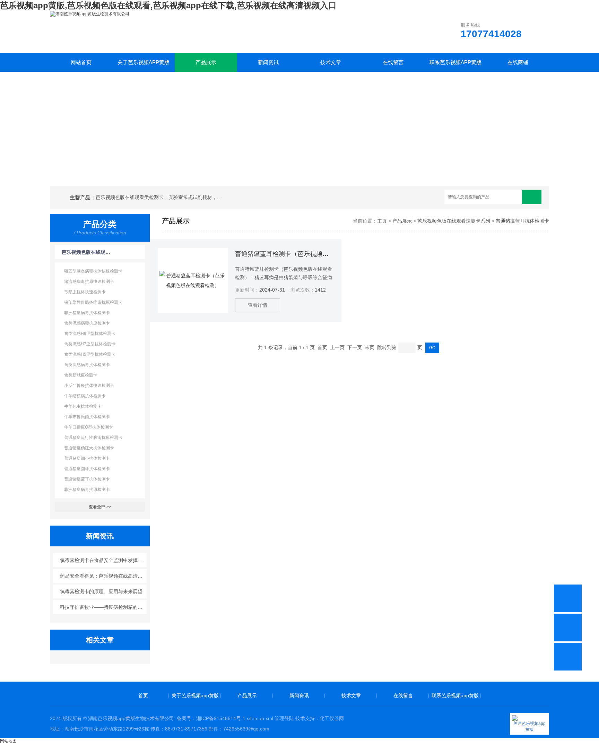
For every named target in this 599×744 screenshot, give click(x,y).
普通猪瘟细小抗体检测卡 (87, 458)
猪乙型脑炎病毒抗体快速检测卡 (93, 271)
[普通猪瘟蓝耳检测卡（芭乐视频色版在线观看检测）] (193, 280)
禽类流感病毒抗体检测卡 (87, 364)
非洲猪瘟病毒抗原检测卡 (87, 489)
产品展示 (206, 62)
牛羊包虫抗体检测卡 (83, 406)
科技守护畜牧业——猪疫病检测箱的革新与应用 (103, 607)
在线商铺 (517, 62)
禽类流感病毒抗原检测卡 (87, 323)
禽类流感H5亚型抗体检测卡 (89, 354)
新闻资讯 (268, 62)
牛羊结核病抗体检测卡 (85, 395)
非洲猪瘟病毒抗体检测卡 (87, 312)
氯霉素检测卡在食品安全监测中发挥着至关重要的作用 (103, 560)
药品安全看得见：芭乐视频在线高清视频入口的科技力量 (103, 576)
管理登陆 (284, 718)
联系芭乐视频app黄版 (455, 62)
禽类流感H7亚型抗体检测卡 (89, 343)
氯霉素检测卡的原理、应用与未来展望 (101, 591)
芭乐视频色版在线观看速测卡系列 (87, 252)
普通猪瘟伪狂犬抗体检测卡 (89, 447)
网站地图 (8, 740)
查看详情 (257, 305)
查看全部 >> (100, 506)
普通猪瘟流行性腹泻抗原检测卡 (93, 437)
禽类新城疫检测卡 (80, 375)
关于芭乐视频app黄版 (144, 62)
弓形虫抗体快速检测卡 (85, 291)
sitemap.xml (260, 718)
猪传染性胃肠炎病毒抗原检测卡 (93, 302)
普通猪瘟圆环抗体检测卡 (87, 468)
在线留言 (393, 62)
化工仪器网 (332, 718)
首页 (143, 695)
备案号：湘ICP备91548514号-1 (211, 718)
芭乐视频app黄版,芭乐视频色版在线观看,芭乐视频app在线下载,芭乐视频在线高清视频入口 (168, 5)
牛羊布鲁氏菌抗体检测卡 (87, 416)
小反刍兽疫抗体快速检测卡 (89, 385)
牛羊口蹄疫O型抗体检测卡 (88, 427)
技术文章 (330, 62)
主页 (382, 221)
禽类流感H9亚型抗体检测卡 (89, 333)
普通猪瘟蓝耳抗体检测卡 (87, 479)
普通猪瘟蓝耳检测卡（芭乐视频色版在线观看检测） (284, 253)
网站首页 (81, 62)
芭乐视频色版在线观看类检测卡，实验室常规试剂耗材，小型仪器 (160, 197)
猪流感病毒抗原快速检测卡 (89, 281)
